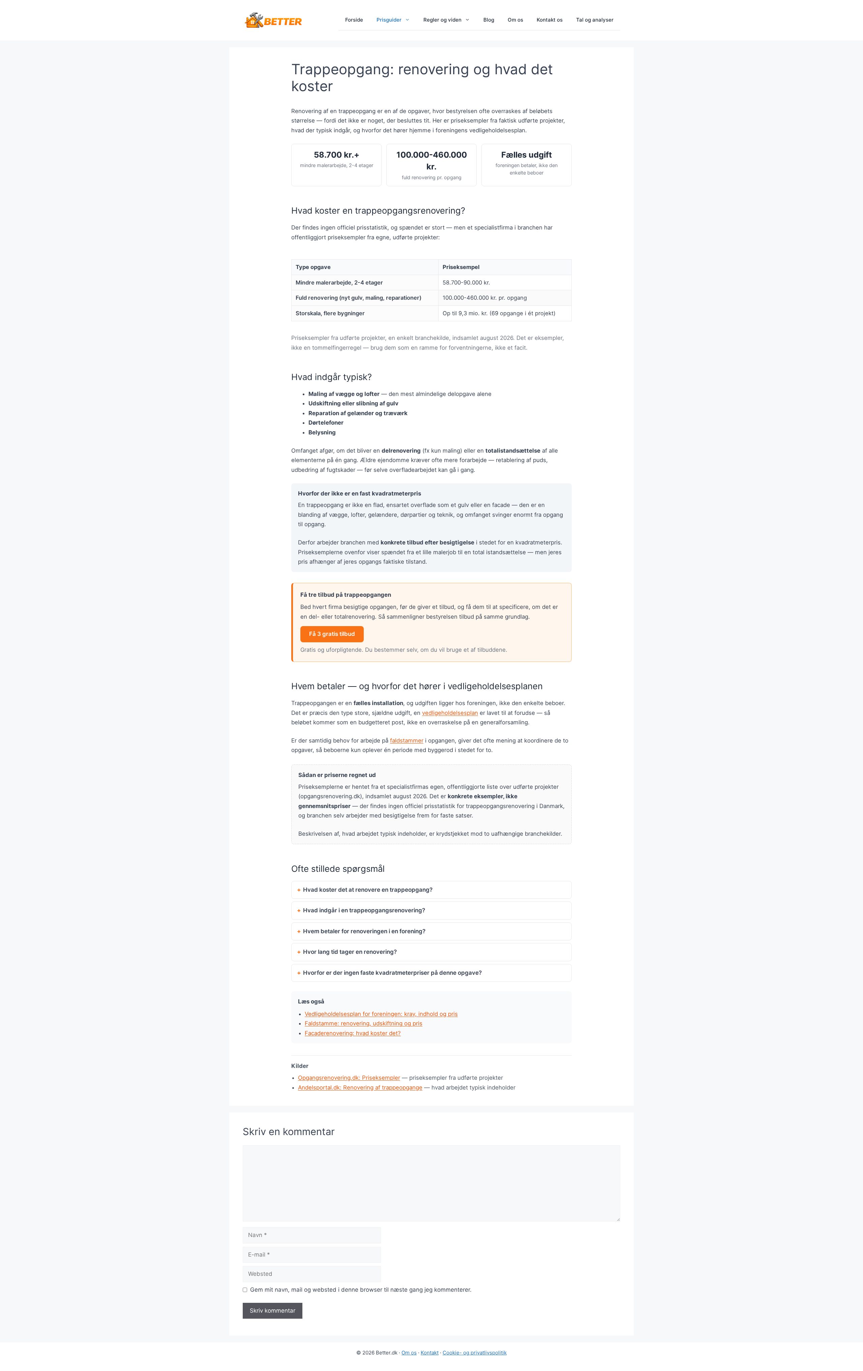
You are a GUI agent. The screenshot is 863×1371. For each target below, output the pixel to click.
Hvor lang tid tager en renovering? (350, 951)
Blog (488, 20)
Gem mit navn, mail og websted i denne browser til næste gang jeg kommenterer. (361, 1289)
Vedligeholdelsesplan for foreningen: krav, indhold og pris (381, 1014)
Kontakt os (550, 20)
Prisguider (389, 20)
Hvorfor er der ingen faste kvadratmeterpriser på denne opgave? (392, 972)
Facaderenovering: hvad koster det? (353, 1033)
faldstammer (406, 740)
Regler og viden (442, 20)
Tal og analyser (595, 20)
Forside (354, 20)
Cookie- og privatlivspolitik (475, 1352)
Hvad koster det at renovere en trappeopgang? (368, 889)
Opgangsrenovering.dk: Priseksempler (349, 1077)
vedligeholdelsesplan (450, 712)
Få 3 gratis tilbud (332, 633)
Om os (515, 20)
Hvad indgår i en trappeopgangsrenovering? (364, 910)
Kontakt (430, 1352)
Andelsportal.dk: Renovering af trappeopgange (360, 1087)
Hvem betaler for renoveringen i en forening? (364, 931)
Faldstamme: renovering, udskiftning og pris (363, 1023)
